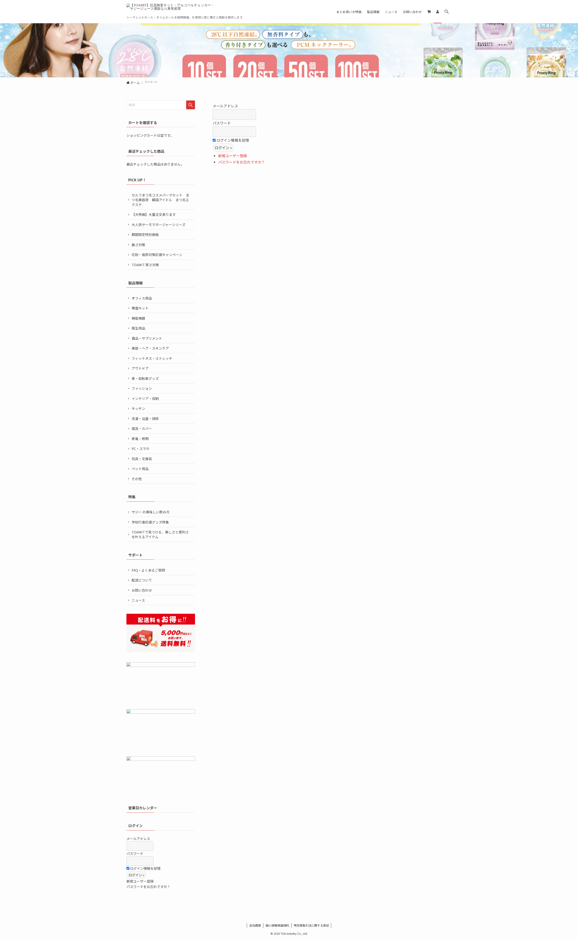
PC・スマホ (140, 448)
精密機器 (138, 318)
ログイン (135, 825)
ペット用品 (140, 468)
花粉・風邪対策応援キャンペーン (157, 254)
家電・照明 (140, 438)
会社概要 (255, 925)
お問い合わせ (142, 590)
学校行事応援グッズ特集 (150, 522)
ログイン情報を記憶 (232, 140)
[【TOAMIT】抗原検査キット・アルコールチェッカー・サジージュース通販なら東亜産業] (171, 9)
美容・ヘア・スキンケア (150, 348)
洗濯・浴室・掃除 (145, 418)
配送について (142, 580)
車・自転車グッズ (145, 378)
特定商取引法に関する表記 (311, 925)
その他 (137, 478)
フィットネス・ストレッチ (152, 358)
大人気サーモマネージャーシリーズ (158, 224)
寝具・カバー (142, 428)
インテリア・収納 (145, 398)
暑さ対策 (138, 244)
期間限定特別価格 (145, 234)
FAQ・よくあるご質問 (148, 570)
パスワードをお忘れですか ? (241, 162)
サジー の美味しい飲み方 (151, 512)
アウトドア (140, 368)
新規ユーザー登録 (232, 155)
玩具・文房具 (142, 458)
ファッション (142, 388)
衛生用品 (138, 328)
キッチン (138, 408)
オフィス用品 (142, 298)
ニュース (138, 600)
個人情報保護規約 (277, 925)
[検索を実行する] (190, 104)
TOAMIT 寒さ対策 (145, 264)
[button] (447, 11)
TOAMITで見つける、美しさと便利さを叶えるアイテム (160, 534)
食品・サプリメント (147, 338)
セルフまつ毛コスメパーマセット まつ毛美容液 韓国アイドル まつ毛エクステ (160, 200)
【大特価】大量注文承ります (154, 214)
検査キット (140, 308)
